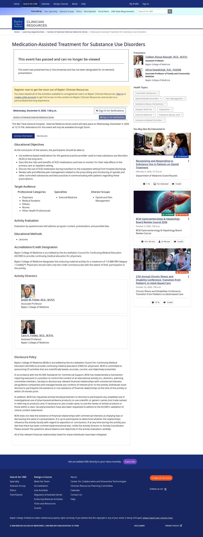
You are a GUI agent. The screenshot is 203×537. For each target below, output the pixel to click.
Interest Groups (67, 11)
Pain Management (174, 98)
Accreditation (41, 485)
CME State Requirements (122, 11)
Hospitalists (164, 109)
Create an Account (161, 477)
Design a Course (43, 477)
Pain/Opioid (16, 494)
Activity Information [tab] (23, 136)
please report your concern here (158, 518)
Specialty (14, 481)
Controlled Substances (146, 93)
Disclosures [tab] (42, 136)
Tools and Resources (45, 503)
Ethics (79, 11)
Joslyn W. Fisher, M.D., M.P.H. (38, 299)
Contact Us (76, 494)
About (74, 3)
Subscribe (130, 461)
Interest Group (18, 485)
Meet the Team (42, 481)
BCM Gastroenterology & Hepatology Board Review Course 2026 (158, 220)
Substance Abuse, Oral (169, 114)
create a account (25, 97)
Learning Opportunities (33, 32)
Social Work (103, 11)
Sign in (119, 93)
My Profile (134, 3)
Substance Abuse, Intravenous (149, 104)
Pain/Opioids (90, 11)
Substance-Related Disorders (149, 120)
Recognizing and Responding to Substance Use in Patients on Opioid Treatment (157, 164)
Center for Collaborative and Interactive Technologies (98, 481)
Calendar (45, 3)
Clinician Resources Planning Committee (92, 485)
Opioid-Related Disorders (147, 98)
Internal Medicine (143, 114)
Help (83, 3)
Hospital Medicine (144, 109)
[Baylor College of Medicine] (30, 23)
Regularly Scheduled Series (48, 494)
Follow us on (157, 488)
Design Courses (61, 3)
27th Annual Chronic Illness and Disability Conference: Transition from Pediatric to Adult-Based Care (158, 280)
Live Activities (41, 490)
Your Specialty (50, 11)
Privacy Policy (172, 526)
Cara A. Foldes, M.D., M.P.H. (37, 335)
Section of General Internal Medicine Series (67, 32)
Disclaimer (139, 526)
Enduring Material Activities (48, 499)
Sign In (146, 3)
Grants (37, 507)
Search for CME (31, 3)
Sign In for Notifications (111, 110)
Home (16, 3)
